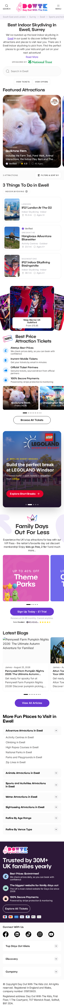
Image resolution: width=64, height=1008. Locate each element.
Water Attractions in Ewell (21, 796)
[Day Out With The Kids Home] (32, 7)
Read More (32, 56)
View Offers (41, 82)
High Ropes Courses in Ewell (22, 747)
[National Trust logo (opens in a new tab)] (40, 62)
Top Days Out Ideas (18, 945)
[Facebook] (6, 934)
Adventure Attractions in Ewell (24, 730)
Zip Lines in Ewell (15, 762)
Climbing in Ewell (15, 742)
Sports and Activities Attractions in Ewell (26, 785)
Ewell (42, 17)
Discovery (12, 958)
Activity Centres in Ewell (20, 737)
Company (12, 971)
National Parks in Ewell (19, 752)
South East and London (14, 17)
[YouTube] (51, 934)
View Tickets (23, 82)
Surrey (32, 17)
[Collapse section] (56, 730)
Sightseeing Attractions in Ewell (25, 807)
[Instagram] (40, 934)
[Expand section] (56, 773)
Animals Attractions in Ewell (23, 772)
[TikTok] (28, 934)
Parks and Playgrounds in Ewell (24, 757)
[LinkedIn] (17, 934)
